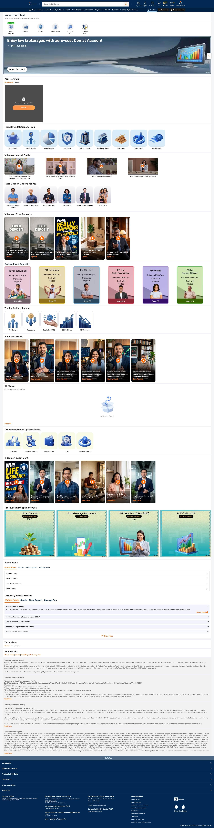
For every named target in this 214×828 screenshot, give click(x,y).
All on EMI (49, 10)
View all (7, 424)
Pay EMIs (153, 10)
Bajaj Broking (134, 816)
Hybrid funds (11, 578)
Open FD (9, 257)
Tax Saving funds (13, 583)
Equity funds (11, 573)
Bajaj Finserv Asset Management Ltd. (141, 822)
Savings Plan (44, 567)
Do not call (164, 10)
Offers (108, 10)
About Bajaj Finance (130, 10)
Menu (33, 10)
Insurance (90, 10)
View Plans (10, 500)
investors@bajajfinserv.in (99, 805)
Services (116, 10)
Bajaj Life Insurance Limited (138, 808)
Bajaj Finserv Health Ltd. (137, 819)
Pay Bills (99, 10)
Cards (68, 10)
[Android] (176, 807)
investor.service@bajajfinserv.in (58, 803)
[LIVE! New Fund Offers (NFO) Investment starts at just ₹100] (134, 557)
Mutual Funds (10, 567)
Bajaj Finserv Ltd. (136, 799)
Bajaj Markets (135, 811)
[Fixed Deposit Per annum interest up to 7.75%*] (29, 557)
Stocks (17, 82)
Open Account (17, 69)
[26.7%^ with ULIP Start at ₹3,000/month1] (185, 557)
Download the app (178, 10)
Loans (40, 10)
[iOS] (183, 807)
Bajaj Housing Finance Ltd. (138, 813)
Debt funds (11, 589)
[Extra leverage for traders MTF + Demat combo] (82, 557)
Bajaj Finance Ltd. (136, 802)
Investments (78, 10)
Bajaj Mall (59, 10)
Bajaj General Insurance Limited (139, 805)
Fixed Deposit (8, 82)
